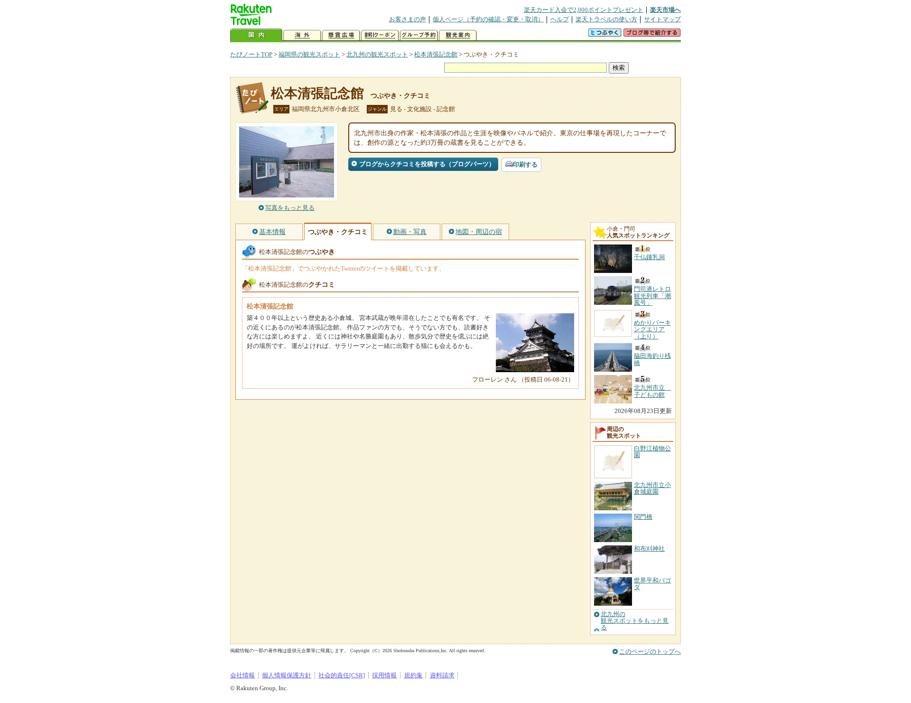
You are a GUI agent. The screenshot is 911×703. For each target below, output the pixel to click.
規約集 (413, 675)
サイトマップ (662, 19)
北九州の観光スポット (377, 54)
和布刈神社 (649, 548)
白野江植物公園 (652, 452)
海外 (302, 35)
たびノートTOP (251, 54)
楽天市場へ (665, 9)
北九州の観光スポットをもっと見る (635, 621)
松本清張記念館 (435, 54)
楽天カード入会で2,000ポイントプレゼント (583, 9)
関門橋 (643, 516)
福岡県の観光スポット (309, 54)
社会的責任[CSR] (341, 675)
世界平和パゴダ (652, 584)
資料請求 (442, 675)
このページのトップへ (650, 651)
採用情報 (384, 675)
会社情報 (242, 675)
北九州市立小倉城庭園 (652, 488)
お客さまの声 (407, 19)
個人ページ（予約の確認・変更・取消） (488, 19)
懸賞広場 (341, 35)
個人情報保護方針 (286, 675)
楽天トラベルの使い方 (606, 19)
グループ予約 (419, 35)
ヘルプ (559, 19)
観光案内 (458, 35)
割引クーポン (380, 35)
